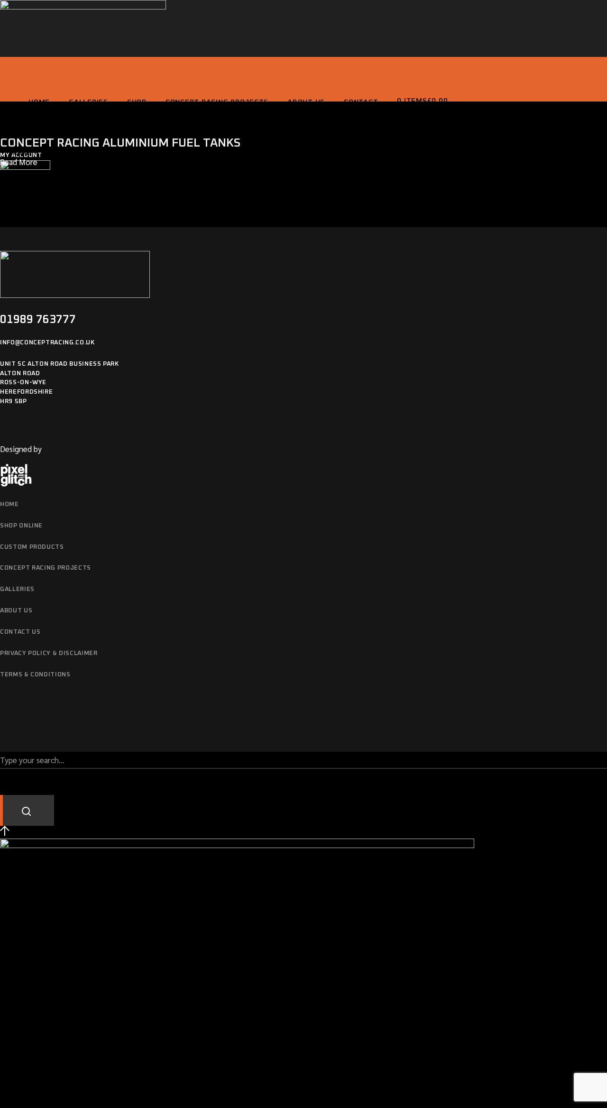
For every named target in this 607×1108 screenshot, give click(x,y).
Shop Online (21, 526)
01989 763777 (38, 319)
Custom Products (32, 547)
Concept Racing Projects (45, 568)
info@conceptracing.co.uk (47, 343)
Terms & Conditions (35, 675)
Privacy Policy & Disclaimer (49, 653)
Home (9, 504)
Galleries (17, 589)
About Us (16, 611)
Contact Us (20, 632)
